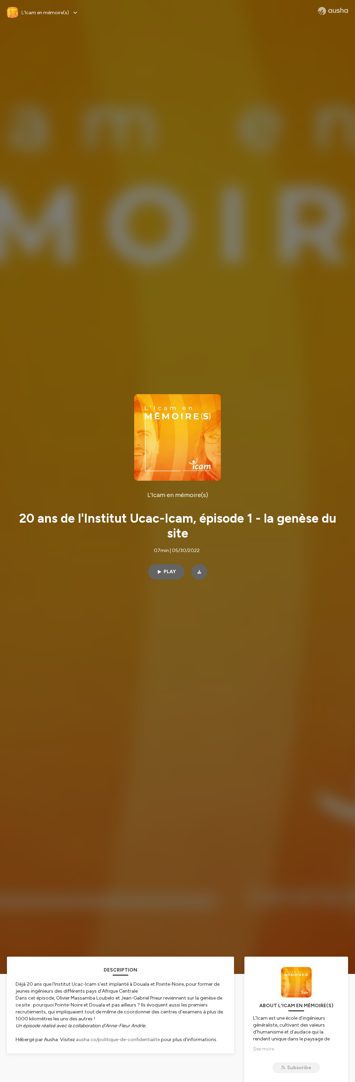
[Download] (199, 572)
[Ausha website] (333, 11)
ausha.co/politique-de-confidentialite (118, 1040)
